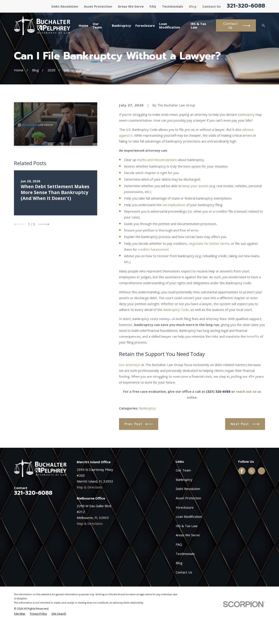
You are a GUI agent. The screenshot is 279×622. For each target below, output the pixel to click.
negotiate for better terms (209, 243)
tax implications (173, 205)
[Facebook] (242, 471)
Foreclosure (185, 507)
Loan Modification (189, 516)
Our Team (183, 470)
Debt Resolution (64, 6)
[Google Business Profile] (262, 471)
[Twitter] (251, 471)
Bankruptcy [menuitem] (121, 25)
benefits (253, 336)
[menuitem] (19, 613)
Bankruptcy (147, 408)
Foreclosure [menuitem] (145, 25)
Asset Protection (98, 6)
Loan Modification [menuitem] (169, 26)
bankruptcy (246, 114)
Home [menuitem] (83, 25)
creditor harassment (153, 249)
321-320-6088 (246, 6)
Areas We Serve (131, 6)
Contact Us (211, 6)
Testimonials (172, 6)
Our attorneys (129, 364)
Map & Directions (90, 487)
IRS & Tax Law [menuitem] (198, 26)
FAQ (153, 6)
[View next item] (43, 224)
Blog (192, 6)
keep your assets (195, 186)
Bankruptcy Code (176, 309)
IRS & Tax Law (186, 526)
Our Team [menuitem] (97, 26)
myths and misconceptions (157, 160)
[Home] (42, 25)
